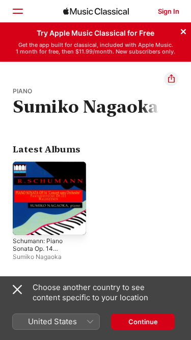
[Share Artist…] (171, 79)
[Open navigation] (17, 11)
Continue (143, 322)
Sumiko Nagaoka (37, 256)
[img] (96, 11)
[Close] (183, 30)
